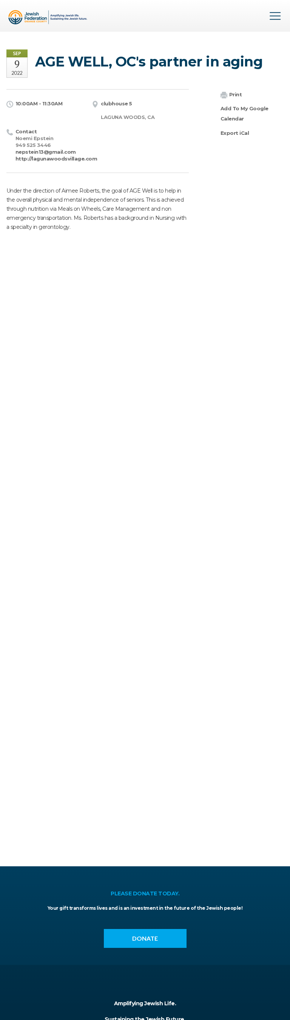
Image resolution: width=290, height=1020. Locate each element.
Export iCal (235, 133)
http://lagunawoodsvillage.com (56, 159)
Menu (275, 16)
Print (235, 94)
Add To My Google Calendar (244, 113)
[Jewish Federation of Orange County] (48, 18)
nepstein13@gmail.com (45, 152)
